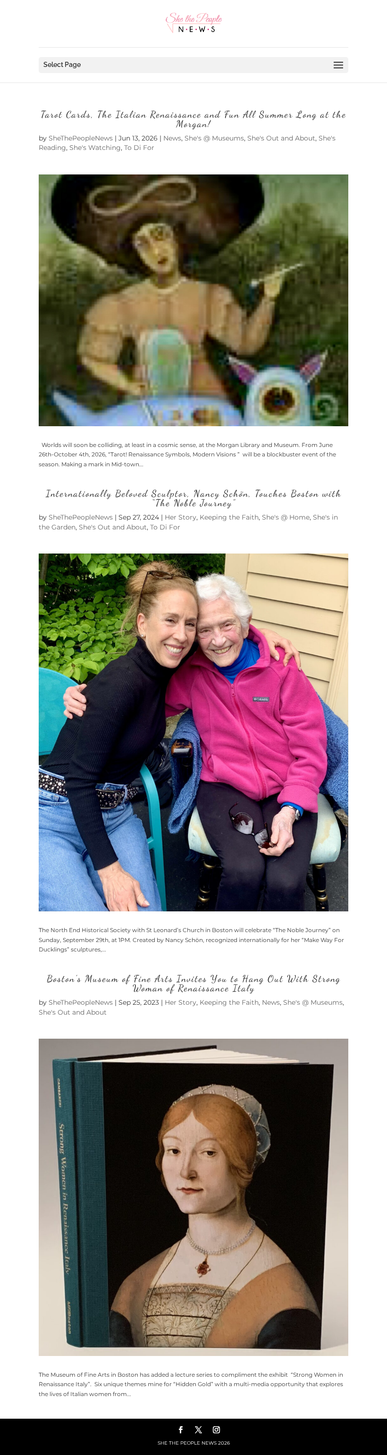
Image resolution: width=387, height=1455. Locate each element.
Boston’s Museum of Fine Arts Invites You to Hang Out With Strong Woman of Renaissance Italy (194, 983)
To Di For (139, 147)
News (172, 138)
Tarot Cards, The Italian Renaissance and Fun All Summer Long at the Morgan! (193, 119)
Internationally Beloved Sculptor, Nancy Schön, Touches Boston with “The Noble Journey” (194, 498)
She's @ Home (286, 517)
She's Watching (95, 147)
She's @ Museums (214, 138)
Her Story (180, 517)
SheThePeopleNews (81, 138)
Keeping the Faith (229, 517)
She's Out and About (281, 138)
